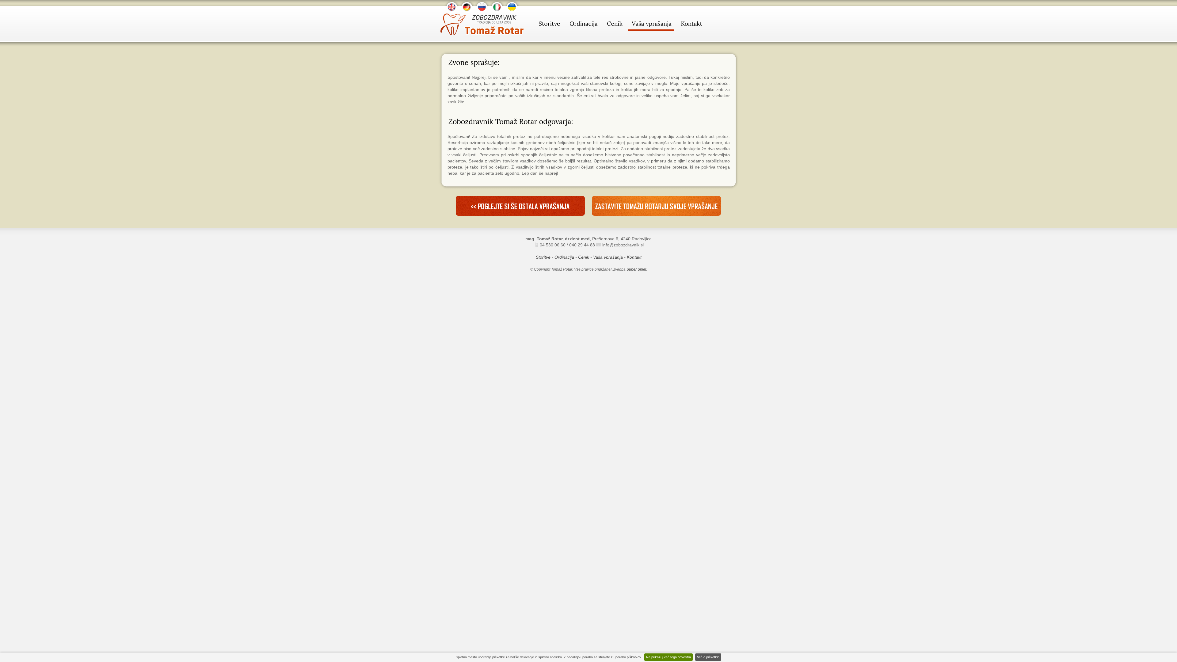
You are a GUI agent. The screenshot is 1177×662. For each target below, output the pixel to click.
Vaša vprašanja (608, 257)
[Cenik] (614, 24)
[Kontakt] (691, 24)
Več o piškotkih (708, 657)
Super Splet (636, 269)
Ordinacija (564, 257)
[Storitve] (549, 24)
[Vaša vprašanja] (651, 24)
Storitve (543, 257)
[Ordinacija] (583, 24)
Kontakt (634, 257)
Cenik (583, 257)
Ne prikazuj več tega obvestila (668, 657)
